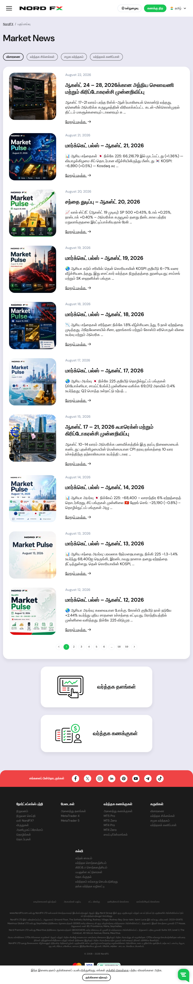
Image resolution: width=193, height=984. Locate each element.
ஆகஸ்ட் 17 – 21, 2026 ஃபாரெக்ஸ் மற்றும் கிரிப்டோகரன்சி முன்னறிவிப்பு (109, 430)
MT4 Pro (109, 825)
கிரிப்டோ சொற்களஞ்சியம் (91, 867)
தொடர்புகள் (23, 839)
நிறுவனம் (22, 811)
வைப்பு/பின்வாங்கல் (116, 835)
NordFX (8, 24)
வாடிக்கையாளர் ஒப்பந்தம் (44, 901)
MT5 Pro (109, 816)
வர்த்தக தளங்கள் (116, 686)
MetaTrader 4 (70, 816)
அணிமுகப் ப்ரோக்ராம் (29, 830)
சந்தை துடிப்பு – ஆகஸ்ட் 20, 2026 (102, 201)
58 (119, 646)
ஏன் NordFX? (25, 821)
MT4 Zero (110, 830)
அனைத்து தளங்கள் (73, 811)
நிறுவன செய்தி (26, 816)
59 (126, 646)
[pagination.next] (134, 647)
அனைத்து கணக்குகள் (118, 811)
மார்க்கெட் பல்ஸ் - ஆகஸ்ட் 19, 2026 (104, 258)
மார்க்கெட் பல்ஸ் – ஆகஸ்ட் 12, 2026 (104, 599)
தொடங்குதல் (83, 877)
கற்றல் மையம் (83, 858)
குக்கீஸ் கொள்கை (117, 970)
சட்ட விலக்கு (94, 901)
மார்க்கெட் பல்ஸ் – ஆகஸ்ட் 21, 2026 (104, 145)
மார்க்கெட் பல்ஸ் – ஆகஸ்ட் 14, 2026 (104, 487)
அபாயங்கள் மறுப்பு (72, 901)
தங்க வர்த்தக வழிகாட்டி (90, 886)
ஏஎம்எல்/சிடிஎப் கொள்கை (148, 901)
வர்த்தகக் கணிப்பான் (106, 57)
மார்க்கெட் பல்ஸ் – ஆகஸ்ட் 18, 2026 (104, 314)
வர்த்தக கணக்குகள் (115, 733)
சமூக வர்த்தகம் (73, 57)
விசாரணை (157, 811)
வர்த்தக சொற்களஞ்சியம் (90, 863)
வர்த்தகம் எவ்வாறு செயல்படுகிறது (96, 882)
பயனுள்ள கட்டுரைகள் (88, 872)
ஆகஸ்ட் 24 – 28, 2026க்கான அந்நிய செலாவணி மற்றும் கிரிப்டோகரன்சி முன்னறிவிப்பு (119, 88)
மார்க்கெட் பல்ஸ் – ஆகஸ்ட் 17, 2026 (104, 370)
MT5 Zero (110, 821)
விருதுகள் (22, 825)
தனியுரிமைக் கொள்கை (118, 901)
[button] (9, 8)
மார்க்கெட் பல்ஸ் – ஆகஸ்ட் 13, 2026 (104, 543)
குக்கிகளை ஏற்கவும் (96, 977)
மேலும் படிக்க (76, 121)
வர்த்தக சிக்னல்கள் (42, 57)
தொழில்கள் (23, 835)
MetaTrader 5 (70, 821)
